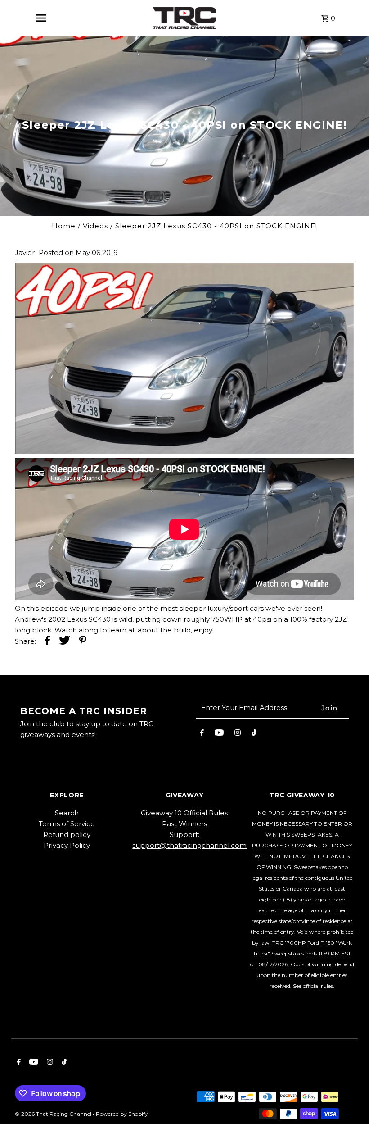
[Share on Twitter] (64, 642)
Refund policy (66, 834)
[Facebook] (202, 734)
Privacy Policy (67, 845)
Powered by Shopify (122, 1113)
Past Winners (184, 823)
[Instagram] (237, 734)
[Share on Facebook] (47, 642)
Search (67, 813)
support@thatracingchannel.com (189, 845)
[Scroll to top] (350, 1104)
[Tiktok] (254, 734)
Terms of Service (67, 823)
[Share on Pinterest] (82, 642)
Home (64, 226)
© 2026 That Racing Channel (54, 1113)
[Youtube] (219, 734)
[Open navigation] (41, 18)
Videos (95, 226)
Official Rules (206, 813)
